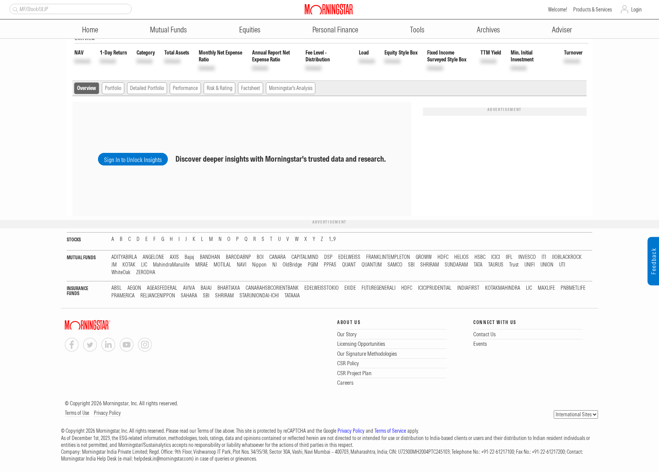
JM (114, 265)
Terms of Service (390, 430)
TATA (478, 265)
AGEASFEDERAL (162, 288)
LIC (144, 265)
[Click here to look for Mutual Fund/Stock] (14, 9)
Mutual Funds (168, 29)
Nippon (259, 265)
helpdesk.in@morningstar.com (163, 458)
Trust (514, 265)
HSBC (479, 257)
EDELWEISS (349, 257)
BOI (260, 257)
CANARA (277, 257)
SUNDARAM (456, 265)
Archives (488, 29)
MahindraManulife (171, 265)
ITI (544, 257)
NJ (274, 265)
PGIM (313, 265)
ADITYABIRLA (124, 257)
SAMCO (394, 265)
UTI (562, 265)
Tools (417, 29)
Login (636, 9)
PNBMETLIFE (573, 288)
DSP (328, 257)
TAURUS (495, 265)
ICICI (495, 257)
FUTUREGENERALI (378, 288)
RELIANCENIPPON (157, 296)
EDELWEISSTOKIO (321, 288)
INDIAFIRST (468, 288)
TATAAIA (292, 296)
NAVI (241, 265)
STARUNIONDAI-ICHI (259, 296)
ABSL (116, 288)
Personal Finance (335, 29)
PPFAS (330, 265)
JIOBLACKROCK (567, 257)
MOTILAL (222, 265)
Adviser (562, 29)
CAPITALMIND (304, 257)
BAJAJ (206, 288)
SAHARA (189, 296)
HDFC (442, 257)
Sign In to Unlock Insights (133, 160)
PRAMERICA (123, 296)
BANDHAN (210, 257)
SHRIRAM (429, 265)
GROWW (424, 257)
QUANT (349, 265)
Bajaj (189, 257)
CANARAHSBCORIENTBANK (272, 288)
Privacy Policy (107, 412)
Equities (249, 29)
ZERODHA (145, 272)
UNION (546, 265)
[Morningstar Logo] (329, 9)
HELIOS (461, 257)
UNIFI (529, 265)
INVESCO (527, 257)
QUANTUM (372, 265)
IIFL (509, 257)
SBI (411, 265)
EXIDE (350, 288)
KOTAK (128, 265)
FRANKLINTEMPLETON (388, 257)
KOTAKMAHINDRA (502, 288)
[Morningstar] (103, 325)
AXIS (174, 257)
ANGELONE (153, 257)
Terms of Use (77, 412)
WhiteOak (120, 272)
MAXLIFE (546, 288)
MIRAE (201, 265)
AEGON (134, 288)
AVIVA (189, 288)
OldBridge (292, 265)
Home (90, 29)
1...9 (332, 239)
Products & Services (592, 9)
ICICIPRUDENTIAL (435, 288)
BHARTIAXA (228, 288)
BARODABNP (238, 257)
